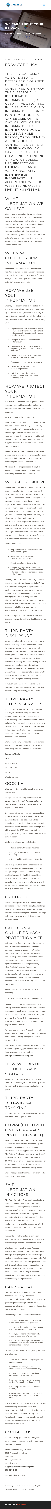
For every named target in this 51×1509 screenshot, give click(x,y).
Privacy (16, 1489)
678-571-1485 (11, 1470)
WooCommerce (11, 777)
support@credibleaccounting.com (19, 1466)
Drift (7, 758)
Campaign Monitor (13, 754)
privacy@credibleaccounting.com (19, 1055)
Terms (23, 1489)
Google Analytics (12, 763)
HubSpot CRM (11, 767)
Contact (32, 1489)
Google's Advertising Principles (31, 801)
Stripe (7, 772)
